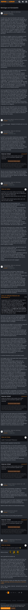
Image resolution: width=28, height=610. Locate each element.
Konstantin (6, 14)
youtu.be (23, 154)
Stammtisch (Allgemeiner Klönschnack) (12, 539)
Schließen (13, 608)
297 (19, 592)
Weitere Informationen (5, 608)
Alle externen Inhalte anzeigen (14, 161)
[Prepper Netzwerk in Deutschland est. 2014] (7, 1)
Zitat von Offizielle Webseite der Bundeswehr (10, 296)
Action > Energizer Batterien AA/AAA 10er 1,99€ (14, 484)
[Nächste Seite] (22, 593)
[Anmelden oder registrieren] (22, 1)
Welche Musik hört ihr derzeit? (10, 511)
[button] (26, 1)
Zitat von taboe (5, 189)
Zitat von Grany (5, 437)
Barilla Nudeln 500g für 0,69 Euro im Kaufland (14, 119)
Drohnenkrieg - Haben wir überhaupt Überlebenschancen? (12, 12)
